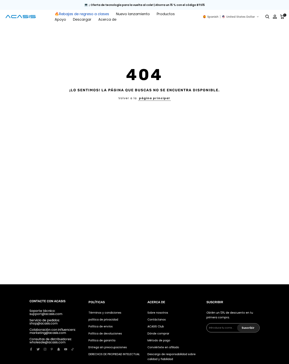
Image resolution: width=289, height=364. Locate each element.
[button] (230, 17)
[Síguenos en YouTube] (65, 349)
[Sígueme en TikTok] (72, 349)
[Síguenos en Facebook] (31, 349)
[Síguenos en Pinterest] (51, 349)
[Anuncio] (144, 5)
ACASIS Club (155, 326)
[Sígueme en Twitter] (38, 349)
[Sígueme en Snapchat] (58, 349)
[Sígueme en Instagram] (45, 349)
